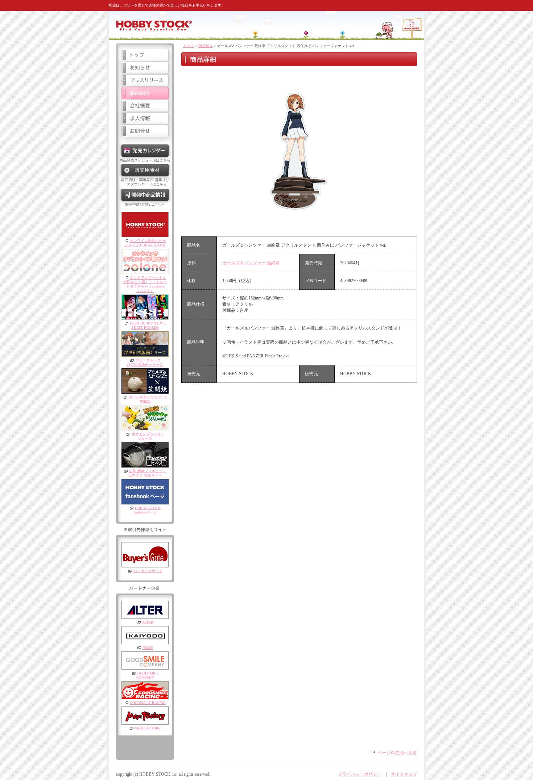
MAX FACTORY (148, 728)
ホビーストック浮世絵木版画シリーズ (145, 362)
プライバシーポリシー (359, 774)
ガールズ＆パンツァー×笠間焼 (148, 399)
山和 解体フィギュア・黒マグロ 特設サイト (147, 473)
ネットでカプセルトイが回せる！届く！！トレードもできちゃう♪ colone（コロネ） (145, 284)
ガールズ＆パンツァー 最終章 (251, 262)
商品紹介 (205, 46)
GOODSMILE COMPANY (147, 675)
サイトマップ (404, 774)
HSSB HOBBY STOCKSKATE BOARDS (148, 325)
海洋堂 (147, 648)
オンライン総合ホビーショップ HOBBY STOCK (145, 243)
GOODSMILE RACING (148, 703)
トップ (188, 46)
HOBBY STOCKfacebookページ (147, 510)
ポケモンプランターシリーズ (148, 436)
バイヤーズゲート (147, 571)
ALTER (147, 622)
